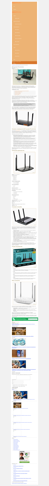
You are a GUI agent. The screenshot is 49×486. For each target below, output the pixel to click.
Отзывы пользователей (18, 93)
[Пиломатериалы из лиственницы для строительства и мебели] (17, 407)
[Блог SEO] (16, 12)
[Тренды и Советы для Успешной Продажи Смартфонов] (19, 357)
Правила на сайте (17, 18)
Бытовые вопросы (15, 439)
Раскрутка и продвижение (18, 38)
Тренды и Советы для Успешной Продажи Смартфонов (21, 358)
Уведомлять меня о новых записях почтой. (19, 386)
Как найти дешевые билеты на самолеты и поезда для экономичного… (21, 429)
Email (13, 382)
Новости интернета (15, 442)
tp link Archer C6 (18, 130)
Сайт (12, 383)
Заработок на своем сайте (16, 441)
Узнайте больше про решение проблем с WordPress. (19, 483)
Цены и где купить (17, 94)
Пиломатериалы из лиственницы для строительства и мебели (22, 336)
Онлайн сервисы (17, 29)
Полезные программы (17, 35)
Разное (14, 47)
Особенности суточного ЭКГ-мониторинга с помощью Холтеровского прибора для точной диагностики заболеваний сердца (24, 370)
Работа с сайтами (17, 41)
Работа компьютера (16, 44)
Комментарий (14, 379)
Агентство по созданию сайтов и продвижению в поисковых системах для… (22, 415)
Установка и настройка (18, 92)
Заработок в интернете (16, 21)
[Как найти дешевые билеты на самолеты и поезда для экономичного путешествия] (19, 345)
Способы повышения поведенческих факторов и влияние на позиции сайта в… (22, 422)
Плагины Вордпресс (17, 32)
